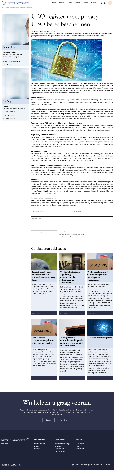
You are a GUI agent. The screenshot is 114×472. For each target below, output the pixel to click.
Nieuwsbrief (63, 420)
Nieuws (4, 7)
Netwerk (58, 446)
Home (54, 2)
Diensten (37, 449)
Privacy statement (95, 465)
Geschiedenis (59, 449)
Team (70, 2)
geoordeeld (76, 125)
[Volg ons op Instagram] (6, 445)
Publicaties (80, 444)
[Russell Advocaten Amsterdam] (15, 4)
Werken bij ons (60, 451)
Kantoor (77, 2)
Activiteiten (80, 449)
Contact (93, 2)
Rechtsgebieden (39, 444)
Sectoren (37, 446)
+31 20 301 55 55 (9, 64)
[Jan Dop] (15, 83)
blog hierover (66, 114)
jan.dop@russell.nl (9, 116)
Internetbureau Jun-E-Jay (64, 470)
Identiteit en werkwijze (62, 444)
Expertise (62, 2)
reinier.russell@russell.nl (11, 61)
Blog (77, 446)
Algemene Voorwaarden (79, 465)
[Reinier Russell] (15, 29)
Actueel (85, 2)
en (105, 3)
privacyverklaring (70, 236)
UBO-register (88, 83)
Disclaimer (108, 465)
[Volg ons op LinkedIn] (2, 445)
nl (101, 3)
